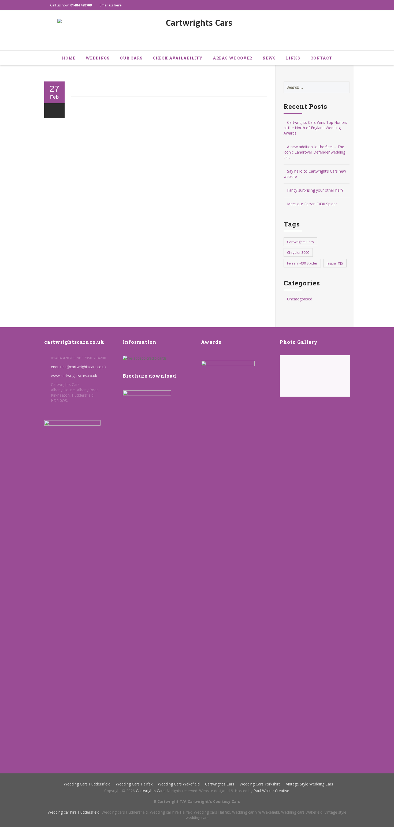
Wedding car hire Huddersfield (73, 812)
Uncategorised (299, 298)
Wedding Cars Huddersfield (87, 784)
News (269, 58)
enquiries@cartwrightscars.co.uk (78, 366)
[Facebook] (345, 5)
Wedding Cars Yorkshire (260, 784)
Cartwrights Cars (300, 241)
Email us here (111, 5)
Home (68, 58)
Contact (321, 58)
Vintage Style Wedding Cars (309, 784)
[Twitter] (334, 5)
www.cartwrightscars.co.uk (74, 375)
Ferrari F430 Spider (302, 263)
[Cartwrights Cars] (196, 31)
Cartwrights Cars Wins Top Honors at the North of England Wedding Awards (315, 128)
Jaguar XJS (335, 263)
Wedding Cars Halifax (134, 784)
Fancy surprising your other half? (315, 190)
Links (293, 58)
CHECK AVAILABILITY (178, 58)
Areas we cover (232, 58)
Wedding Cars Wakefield (179, 784)
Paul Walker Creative (271, 790)
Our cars (131, 58)
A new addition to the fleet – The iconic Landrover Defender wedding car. (314, 152)
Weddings (98, 58)
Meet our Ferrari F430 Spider (312, 203)
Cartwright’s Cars (219, 784)
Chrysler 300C (298, 252)
